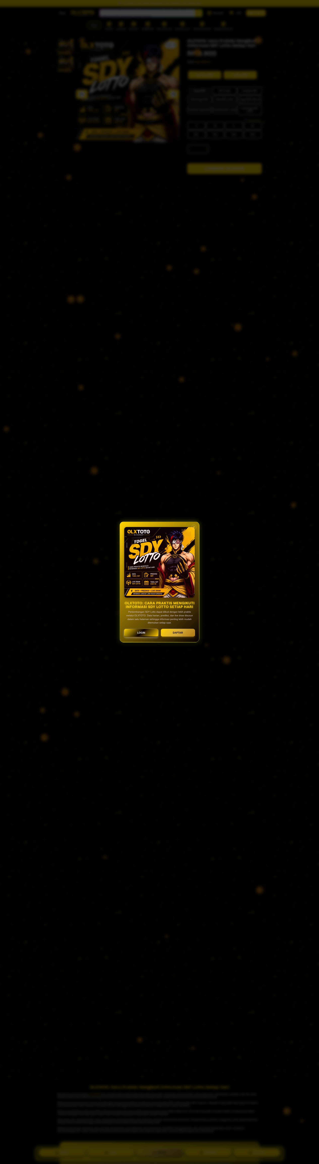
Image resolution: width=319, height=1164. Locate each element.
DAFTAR (178, 632)
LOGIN (141, 632)
